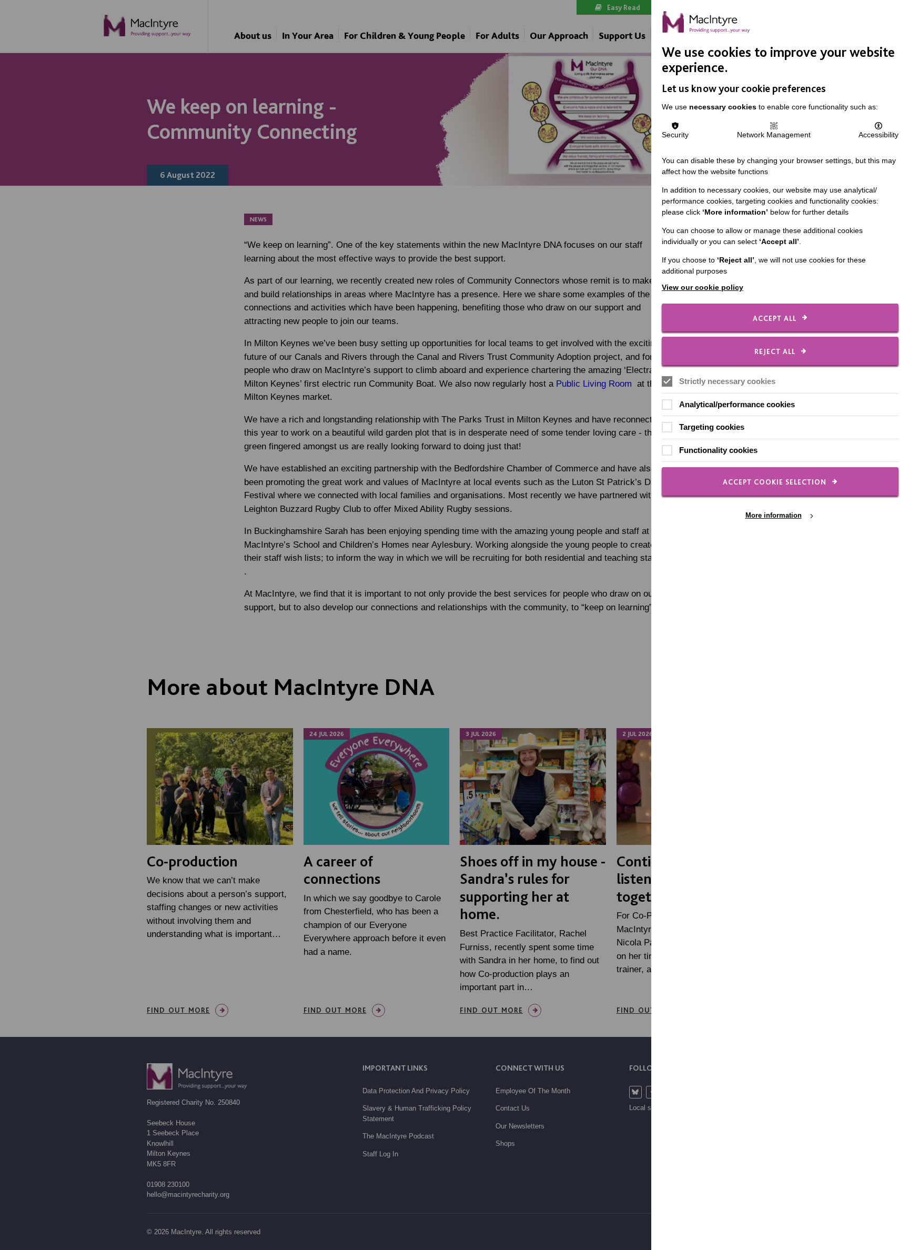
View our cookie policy (702, 287)
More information (773, 515)
